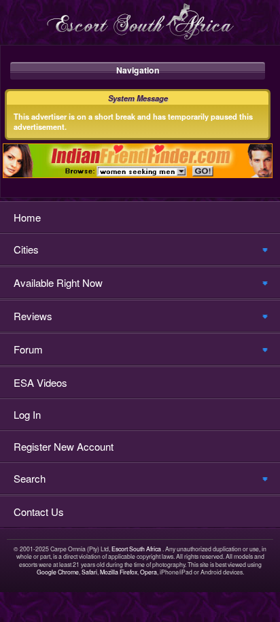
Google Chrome (58, 572)
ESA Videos (40, 382)
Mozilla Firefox (118, 572)
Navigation (138, 70)
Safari (89, 572)
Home (27, 217)
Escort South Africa (136, 549)
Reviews (33, 316)
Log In (27, 414)
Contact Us (39, 511)
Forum (28, 349)
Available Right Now (58, 282)
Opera (148, 572)
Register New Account (63, 446)
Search (30, 478)
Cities (26, 249)
